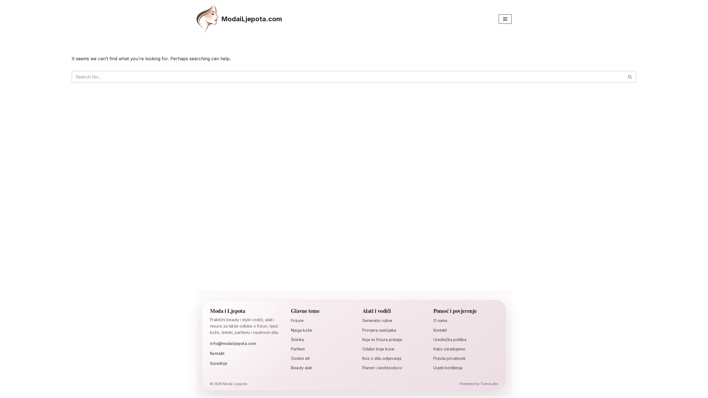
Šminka (297, 339)
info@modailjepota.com (233, 343)
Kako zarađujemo (449, 349)
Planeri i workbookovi (382, 367)
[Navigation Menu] (505, 19)
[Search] (630, 77)
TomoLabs (489, 384)
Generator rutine (377, 320)
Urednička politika (449, 339)
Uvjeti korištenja (447, 367)
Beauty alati (301, 367)
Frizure (297, 320)
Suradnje (218, 363)
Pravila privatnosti (449, 358)
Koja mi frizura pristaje (382, 339)
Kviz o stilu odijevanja (381, 358)
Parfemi (298, 349)
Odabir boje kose (378, 349)
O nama (440, 320)
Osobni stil (300, 358)
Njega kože (301, 330)
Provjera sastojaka (379, 330)
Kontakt (217, 353)
